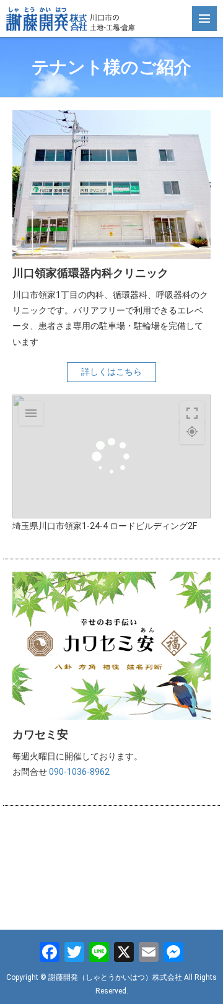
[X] (124, 953)
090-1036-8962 (79, 772)
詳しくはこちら (111, 372)
